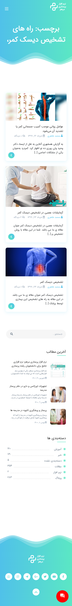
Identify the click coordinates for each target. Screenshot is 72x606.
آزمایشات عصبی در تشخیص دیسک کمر (40, 212)
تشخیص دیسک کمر (51, 282)
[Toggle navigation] (6, 7)
